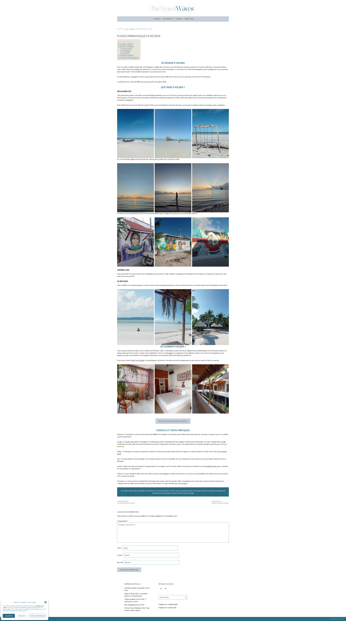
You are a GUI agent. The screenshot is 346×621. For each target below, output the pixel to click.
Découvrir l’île (127, 49)
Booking (169, 353)
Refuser (22, 616)
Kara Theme (332, 619)
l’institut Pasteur (211, 466)
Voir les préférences (38, 616)
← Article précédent (126, 502)
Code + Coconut (339, 619)
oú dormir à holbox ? (126, 55)
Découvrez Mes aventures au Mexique (173, 421)
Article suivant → (220, 502)
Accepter (8, 616)
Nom (119, 548)
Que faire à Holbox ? (127, 46)
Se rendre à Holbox (126, 44)
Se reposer (126, 53)
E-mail (120, 555)
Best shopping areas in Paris (134, 605)
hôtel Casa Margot (137, 360)
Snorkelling (126, 51)
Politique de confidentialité (168, 604)
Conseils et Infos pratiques (129, 58)
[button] (45, 602)
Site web (120, 562)
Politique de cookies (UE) (167, 608)
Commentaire (122, 521)
